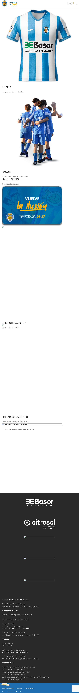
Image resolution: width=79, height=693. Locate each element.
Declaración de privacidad (7, 688)
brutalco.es (20, 691)
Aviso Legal (19, 688)
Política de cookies (29, 688)
